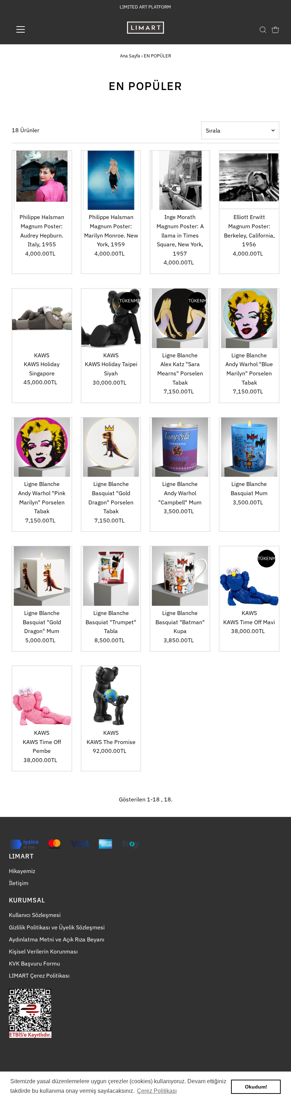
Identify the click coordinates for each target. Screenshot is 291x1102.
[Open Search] (263, 29)
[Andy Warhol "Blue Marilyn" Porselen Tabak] (249, 318)
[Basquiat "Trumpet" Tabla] (111, 576)
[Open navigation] (43, 29)
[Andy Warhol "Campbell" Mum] (180, 447)
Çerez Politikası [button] (157, 1091)
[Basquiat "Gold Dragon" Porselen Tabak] (111, 447)
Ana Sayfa (130, 56)
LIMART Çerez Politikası (39, 975)
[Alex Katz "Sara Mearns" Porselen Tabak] (180, 318)
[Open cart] (275, 29)
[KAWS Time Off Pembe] (42, 696)
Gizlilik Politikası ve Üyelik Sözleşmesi (57, 927)
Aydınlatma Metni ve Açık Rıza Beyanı (56, 939)
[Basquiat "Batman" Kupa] (180, 576)
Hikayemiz (22, 870)
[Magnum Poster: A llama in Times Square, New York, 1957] (180, 180)
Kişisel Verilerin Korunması (43, 951)
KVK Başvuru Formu (34, 963)
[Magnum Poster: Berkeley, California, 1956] (249, 180)
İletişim (18, 882)
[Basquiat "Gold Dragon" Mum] (42, 576)
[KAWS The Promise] (111, 696)
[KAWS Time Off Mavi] (249, 576)
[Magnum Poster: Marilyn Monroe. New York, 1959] (111, 180)
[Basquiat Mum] (249, 447)
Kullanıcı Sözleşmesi (35, 914)
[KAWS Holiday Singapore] (42, 318)
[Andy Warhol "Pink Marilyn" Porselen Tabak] (42, 447)
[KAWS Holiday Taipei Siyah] (111, 318)
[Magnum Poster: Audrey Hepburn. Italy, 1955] (42, 180)
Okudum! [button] (256, 1087)
